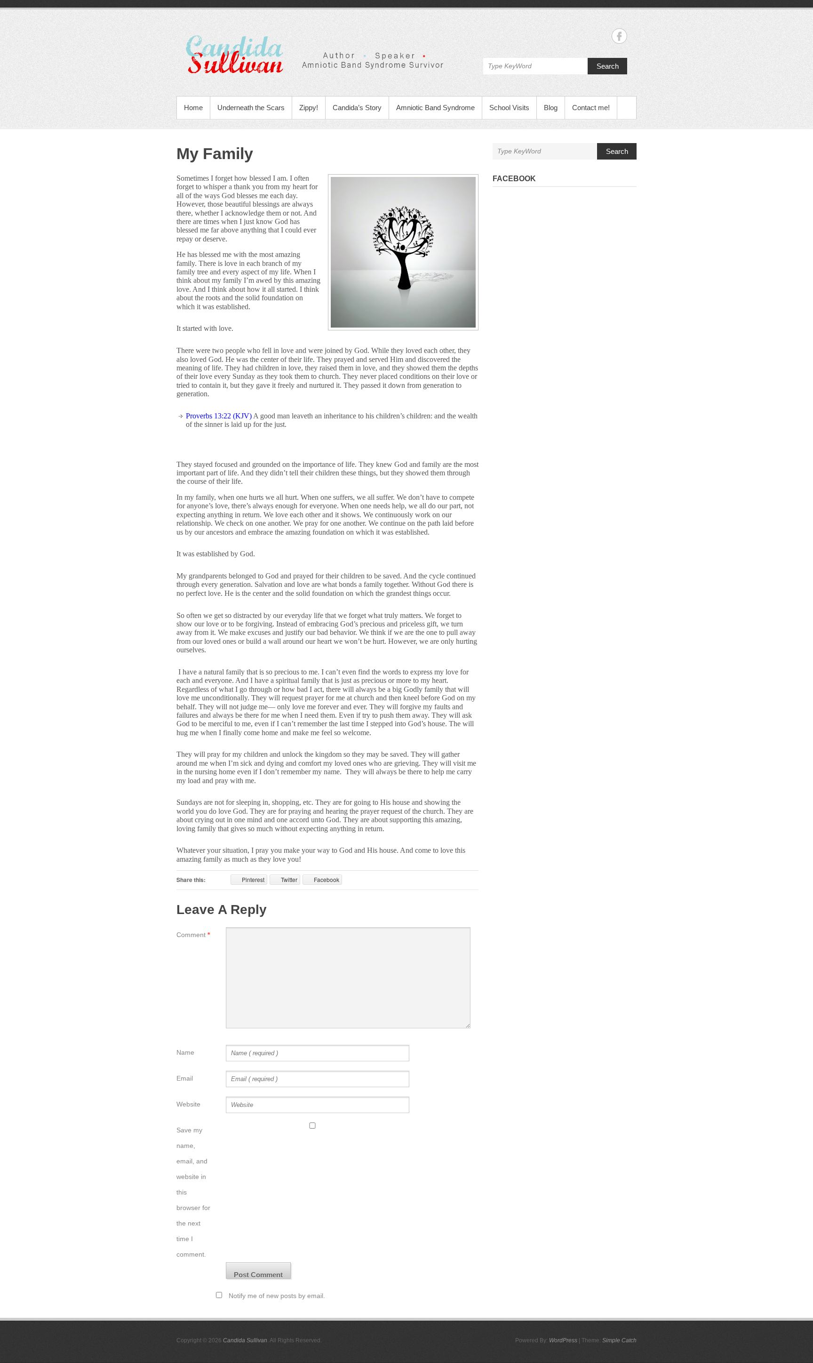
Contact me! (591, 108)
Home (193, 108)
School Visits (509, 108)
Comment (193, 934)
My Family (214, 153)
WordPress (563, 1340)
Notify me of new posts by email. (277, 1295)
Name (185, 1052)
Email (184, 1078)
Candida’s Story (357, 108)
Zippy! (308, 108)
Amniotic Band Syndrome (435, 108)
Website (188, 1104)
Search (608, 66)
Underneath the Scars (251, 108)
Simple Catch (619, 1340)
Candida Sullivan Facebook (619, 36)
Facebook (514, 179)
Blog (551, 108)
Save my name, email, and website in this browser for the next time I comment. (193, 1192)
